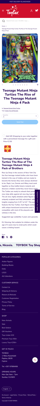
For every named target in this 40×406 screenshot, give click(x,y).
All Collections (7, 276)
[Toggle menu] (3, 11)
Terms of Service (8, 305)
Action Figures (7, 261)
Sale (3, 324)
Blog (3, 309)
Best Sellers (6, 328)
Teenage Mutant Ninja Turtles (12, 108)
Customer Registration (10, 298)
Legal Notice (13, 395)
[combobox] (22, 21)
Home (3, 26)
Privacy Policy (7, 302)
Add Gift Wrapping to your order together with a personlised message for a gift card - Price (20, 139)
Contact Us (6, 287)
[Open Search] (3, 21)
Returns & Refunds (9, 295)
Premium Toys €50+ (9, 339)
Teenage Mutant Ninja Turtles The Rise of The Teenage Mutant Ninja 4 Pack (19, 30)
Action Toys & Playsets (11, 111)
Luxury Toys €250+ (9, 342)
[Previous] (2, 85)
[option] (20, 58)
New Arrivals (7, 320)
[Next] (37, 85)
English (5, 389)
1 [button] (13, 84)
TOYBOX (14, 401)
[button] (35, 360)
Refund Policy (32, 395)
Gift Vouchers (7, 331)
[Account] (31, 10)
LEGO (4, 272)
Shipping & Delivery (9, 291)
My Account (5, 395)
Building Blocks (7, 265)
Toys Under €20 (8, 335)
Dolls (4, 269)
